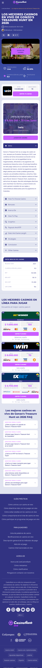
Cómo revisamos (20, 565)
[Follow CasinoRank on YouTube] (23, 610)
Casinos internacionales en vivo (21, 548)
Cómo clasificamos (20, 569)
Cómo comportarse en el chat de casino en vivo (20, 515)
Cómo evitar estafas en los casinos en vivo (20, 512)
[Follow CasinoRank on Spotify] (28, 610)
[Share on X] (4, 35)
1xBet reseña (20, 400)
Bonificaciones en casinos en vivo (20, 537)
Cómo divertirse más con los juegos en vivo (20, 508)
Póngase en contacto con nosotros (20, 573)
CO (20, 615)
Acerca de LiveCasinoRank (21, 562)
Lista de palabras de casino (20, 533)
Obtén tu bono (25, 94)
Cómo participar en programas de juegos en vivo (20, 519)
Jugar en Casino (20, 51)
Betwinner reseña (21, 337)
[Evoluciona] (31, 634)
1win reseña (20, 368)
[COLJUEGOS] (8, 634)
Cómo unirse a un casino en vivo (20, 504)
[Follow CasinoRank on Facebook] (8, 610)
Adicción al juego (20, 544)
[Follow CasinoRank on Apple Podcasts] (33, 610)
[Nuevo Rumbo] (11, 640)
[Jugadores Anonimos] (19, 634)
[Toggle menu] (3, 3)
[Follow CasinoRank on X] (18, 610)
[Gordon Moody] (20, 640)
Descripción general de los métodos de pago (20, 540)
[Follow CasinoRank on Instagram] (13, 610)
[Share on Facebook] (9, 35)
